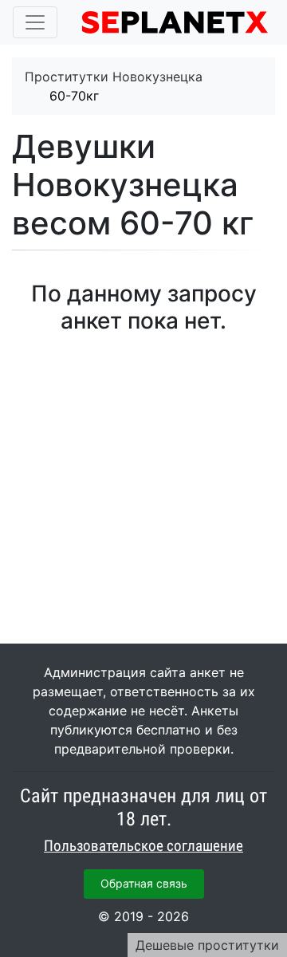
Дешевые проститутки (207, 945)
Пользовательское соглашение (143, 846)
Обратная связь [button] (143, 883)
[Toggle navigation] (35, 22)
